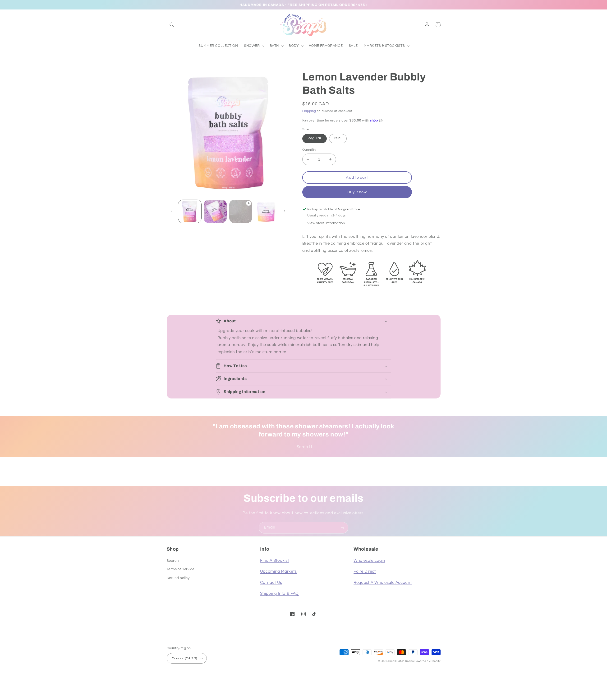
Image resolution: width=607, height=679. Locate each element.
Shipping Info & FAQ (279, 593)
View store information (326, 223)
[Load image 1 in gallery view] (189, 211)
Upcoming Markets (278, 571)
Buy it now (357, 192)
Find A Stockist (274, 560)
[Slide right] (284, 211)
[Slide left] (172, 211)
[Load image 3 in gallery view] (266, 211)
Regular (315, 138)
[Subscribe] (342, 528)
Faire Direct (365, 571)
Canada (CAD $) (184, 658)
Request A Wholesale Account (383, 583)
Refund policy (178, 578)
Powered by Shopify (427, 661)
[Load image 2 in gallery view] (215, 211)
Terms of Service (180, 569)
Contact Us (271, 583)
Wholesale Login (369, 560)
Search (173, 560)
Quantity (309, 149)
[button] (172, 24)
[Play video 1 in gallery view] (240, 211)
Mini (337, 138)
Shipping (309, 111)
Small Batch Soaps (401, 661)
